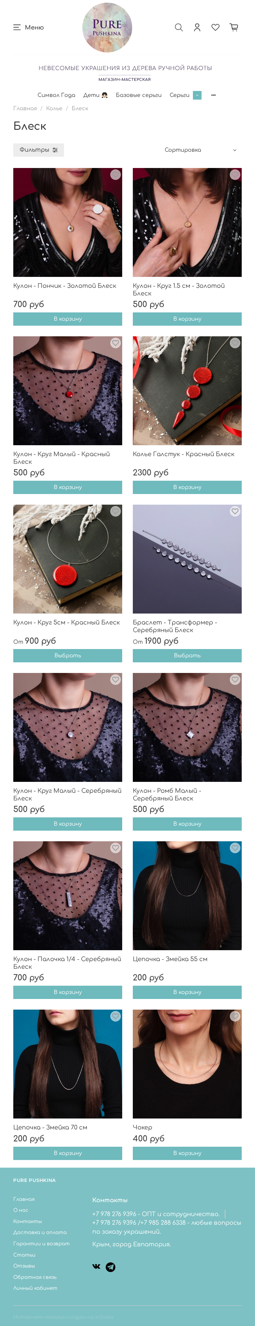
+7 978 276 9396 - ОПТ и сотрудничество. (156, 1214)
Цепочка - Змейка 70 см (50, 1127)
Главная (25, 109)
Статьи (24, 1255)
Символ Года (56, 95)
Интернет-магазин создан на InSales (63, 1317)
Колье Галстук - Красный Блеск (183, 454)
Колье (54, 109)
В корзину (68, 319)
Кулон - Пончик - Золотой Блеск (64, 286)
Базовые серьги (139, 95)
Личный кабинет (35, 1288)
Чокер (142, 1127)
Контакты (27, 1221)
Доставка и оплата (40, 1232)
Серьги (180, 95)
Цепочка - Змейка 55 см (170, 959)
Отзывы (24, 1266)
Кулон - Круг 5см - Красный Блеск (66, 622)
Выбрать (67, 656)
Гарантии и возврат (41, 1243)
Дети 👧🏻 (95, 95)
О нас (21, 1210)
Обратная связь (34, 1277)
